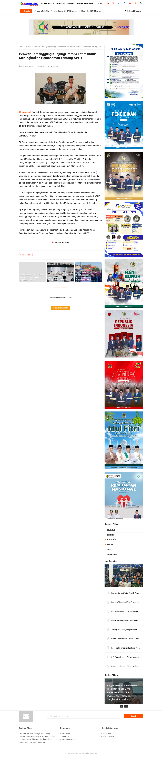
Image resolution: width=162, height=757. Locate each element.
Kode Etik (65, 736)
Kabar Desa (112, 540)
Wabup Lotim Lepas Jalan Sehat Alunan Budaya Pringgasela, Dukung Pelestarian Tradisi (86, 276)
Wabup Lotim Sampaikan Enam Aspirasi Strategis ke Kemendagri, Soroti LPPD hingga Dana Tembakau (58, 276)
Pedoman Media (68, 739)
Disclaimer (66, 734)
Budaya (110, 545)
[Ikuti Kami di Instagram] (113, 3)
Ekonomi (110, 535)
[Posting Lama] (64, 289)
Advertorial (112, 554)
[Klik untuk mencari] (141, 3)
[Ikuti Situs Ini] (135, 3)
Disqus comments (60, 308)
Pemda (56, 66)
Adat (109, 549)
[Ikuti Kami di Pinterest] (130, 3)
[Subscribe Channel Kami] (107, 3)
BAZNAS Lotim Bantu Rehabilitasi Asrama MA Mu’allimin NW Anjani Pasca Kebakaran (67, 11)
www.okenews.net (77, 753)
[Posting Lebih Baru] (57, 289)
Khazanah (111, 530)
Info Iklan (107, 734)
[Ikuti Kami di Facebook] (124, 3)
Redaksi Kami (108, 736)
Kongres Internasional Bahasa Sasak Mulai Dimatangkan (133, 648)
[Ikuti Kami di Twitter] (118, 3)
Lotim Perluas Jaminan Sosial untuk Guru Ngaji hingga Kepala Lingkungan (32, 277)
